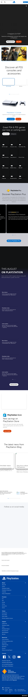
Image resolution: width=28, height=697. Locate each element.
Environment (4, 613)
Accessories (4, 606)
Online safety (4, 616)
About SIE (4, 584)
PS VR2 (3, 602)
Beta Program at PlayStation (7, 666)
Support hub (4, 623)
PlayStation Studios (6, 588)
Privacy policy (6, 690)
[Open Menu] (1, 2)
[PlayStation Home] (14, 2)
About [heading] (3, 582)
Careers (3, 586)
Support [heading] (4, 621)
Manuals (3, 634)
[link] (10, 288)
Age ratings (4, 643)
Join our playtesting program (7, 664)
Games (3, 607)
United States (7, 687)
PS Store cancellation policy (7, 641)
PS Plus (3, 604)
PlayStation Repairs (6, 628)
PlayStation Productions (6, 590)
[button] (14, 54)
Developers (4, 646)
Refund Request (5, 632)
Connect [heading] (4, 653)
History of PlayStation (6, 593)
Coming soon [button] (13, 133)
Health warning (5, 644)
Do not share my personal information (22, 690)
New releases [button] (6, 133)
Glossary (3, 648)
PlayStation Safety (5, 625)
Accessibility (4, 614)
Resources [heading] (4, 637)
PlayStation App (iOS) (6, 660)
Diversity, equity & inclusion (7, 618)
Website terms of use (10, 691)
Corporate (4, 591)
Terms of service (5, 639)
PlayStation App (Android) (7, 662)
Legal (3, 689)
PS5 (3, 598)
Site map (16, 690)
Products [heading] (4, 597)
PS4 (3, 600)
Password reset (5, 630)
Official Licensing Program (7, 650)
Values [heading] (3, 611)
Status (3, 627)
